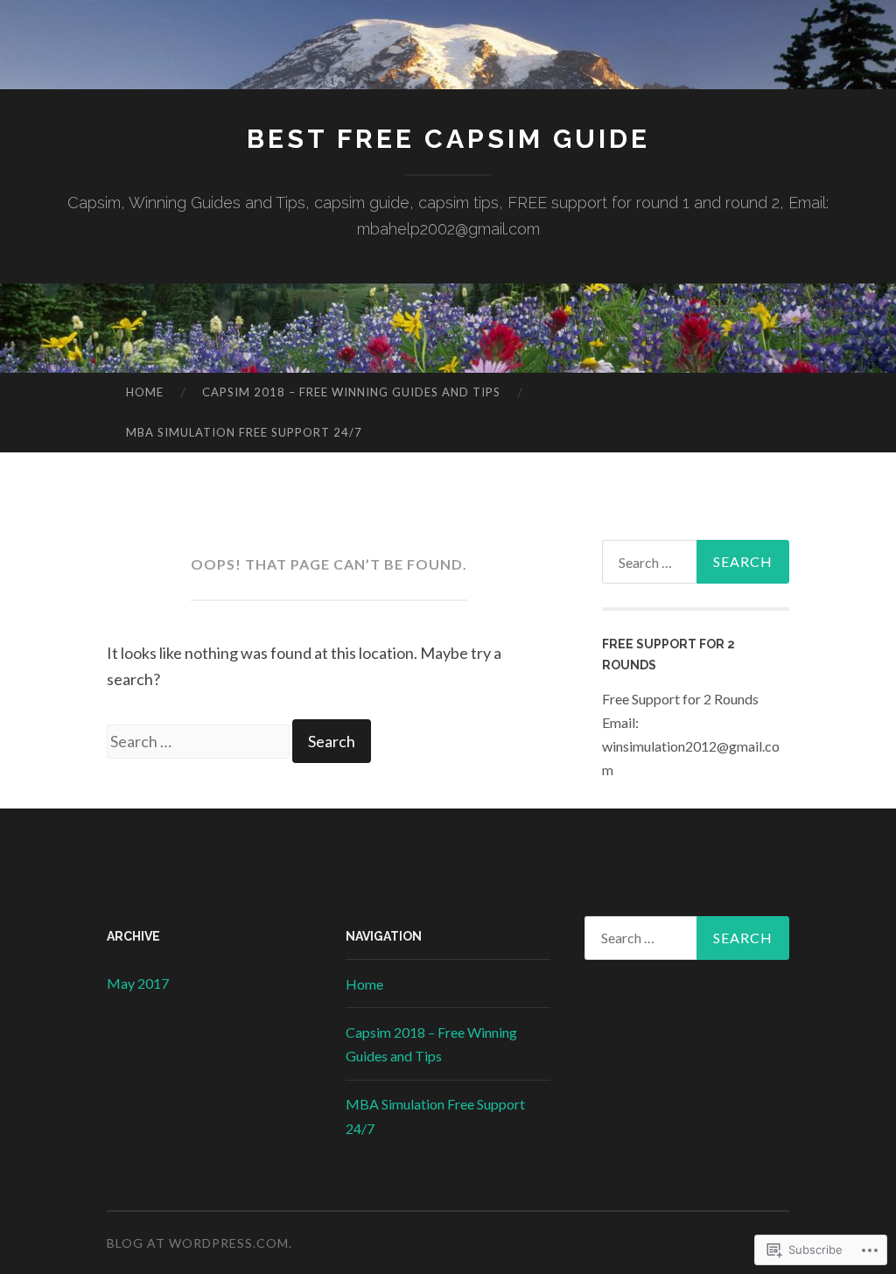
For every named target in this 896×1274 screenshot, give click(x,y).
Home (145, 392)
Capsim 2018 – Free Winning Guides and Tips (351, 392)
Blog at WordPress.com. (199, 1243)
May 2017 (138, 983)
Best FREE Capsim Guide (448, 138)
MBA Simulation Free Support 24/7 (244, 432)
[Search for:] (199, 741)
